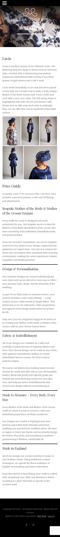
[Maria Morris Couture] (30, 15)
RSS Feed (41, 516)
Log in (51, 516)
